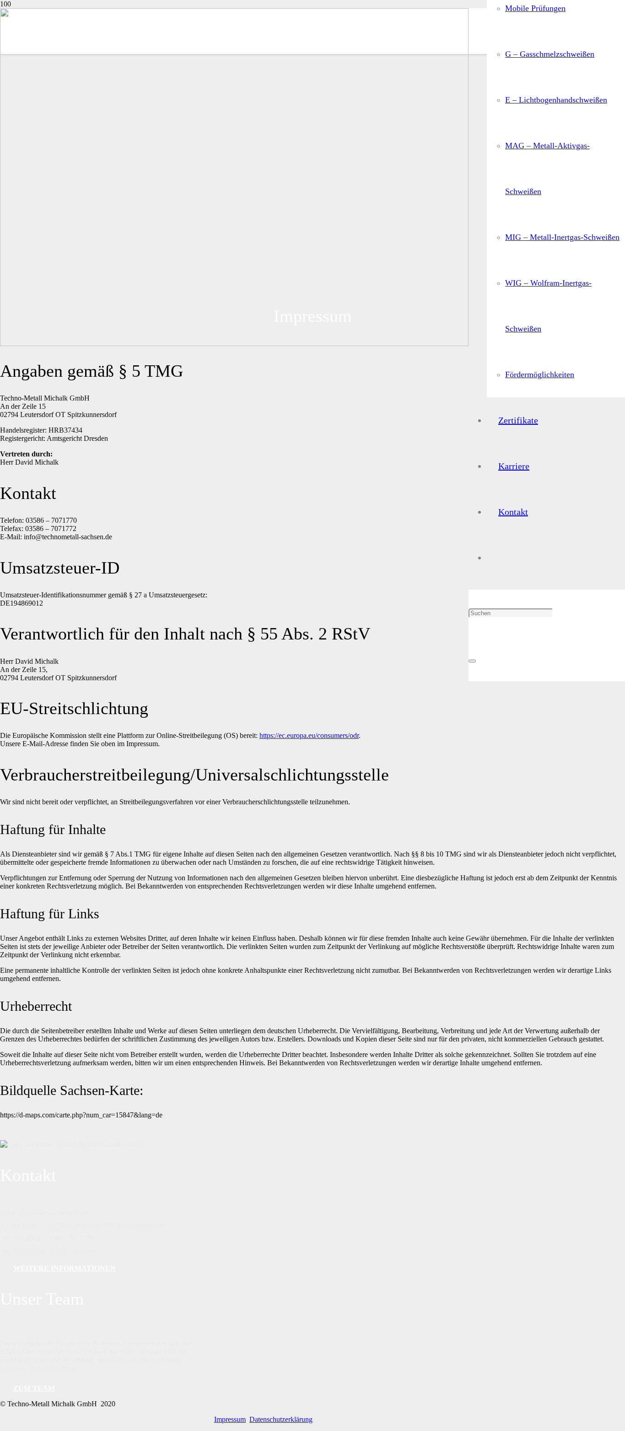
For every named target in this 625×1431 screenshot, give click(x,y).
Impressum (230, 1419)
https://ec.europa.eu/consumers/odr (309, 735)
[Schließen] (472, 661)
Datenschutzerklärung (280, 1419)
